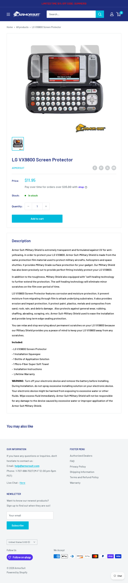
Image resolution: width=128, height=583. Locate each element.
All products (22, 27)
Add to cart (37, 218)
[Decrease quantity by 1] (28, 206)
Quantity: (17, 206)
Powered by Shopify (17, 572)
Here (22, 482)
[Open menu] (8, 14)
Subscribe (18, 525)
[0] (118, 14)
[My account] (112, 14)
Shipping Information (82, 471)
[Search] (100, 14)
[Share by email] (114, 167)
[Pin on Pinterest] (101, 167)
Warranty (75, 482)
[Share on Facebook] (94, 167)
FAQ (72, 460)
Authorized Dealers (81, 455)
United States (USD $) (19, 542)
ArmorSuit (18, 168)
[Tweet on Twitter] (107, 167)
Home (10, 27)
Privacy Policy (78, 466)
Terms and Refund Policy (84, 477)
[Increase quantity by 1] (46, 206)
